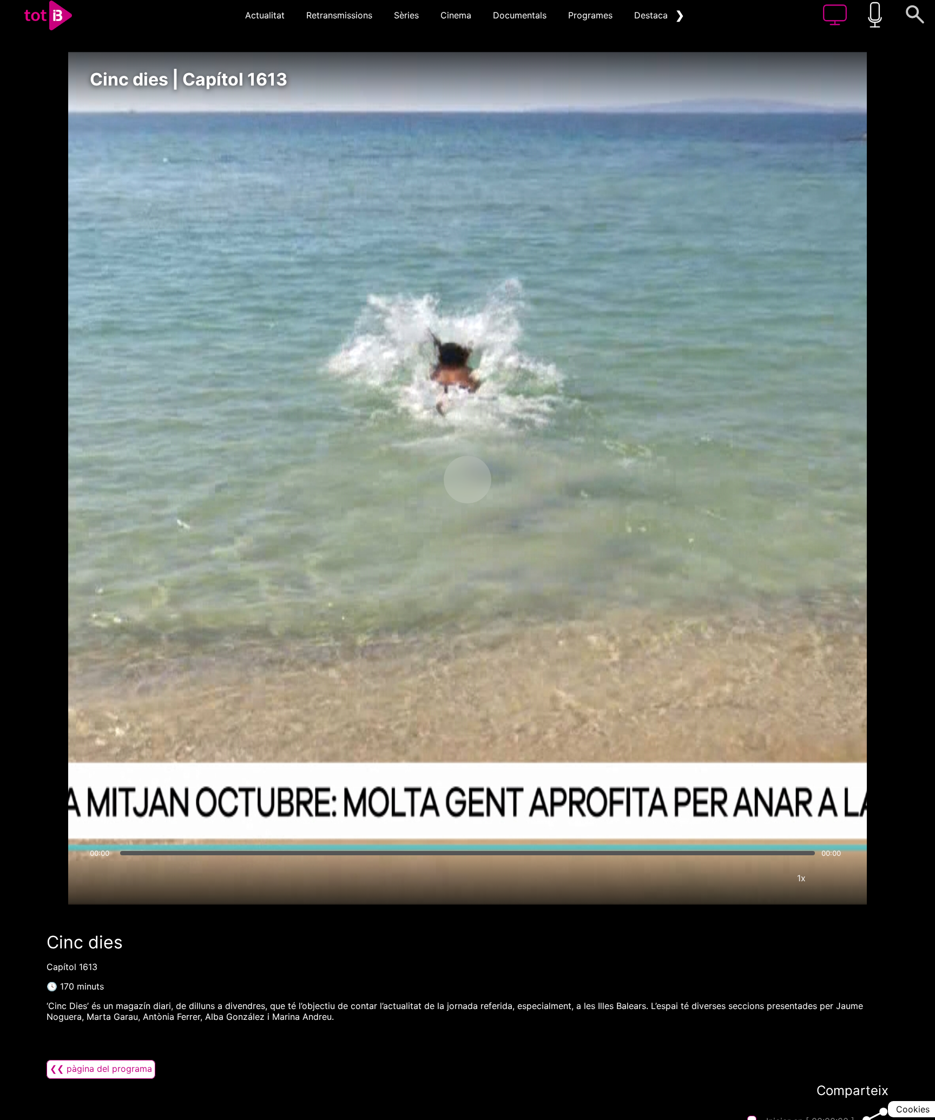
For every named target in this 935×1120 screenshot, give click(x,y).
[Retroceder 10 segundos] (410, 479)
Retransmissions (339, 15)
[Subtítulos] (736, 878)
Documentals (519, 15)
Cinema (455, 15)
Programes (590, 15)
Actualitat (265, 15)
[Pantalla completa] (833, 878)
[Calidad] (769, 878)
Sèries (406, 15)
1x (801, 878)
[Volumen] (101, 878)
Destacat (652, 15)
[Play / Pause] (467, 479)
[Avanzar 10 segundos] (524, 479)
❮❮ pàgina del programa (101, 1068)
